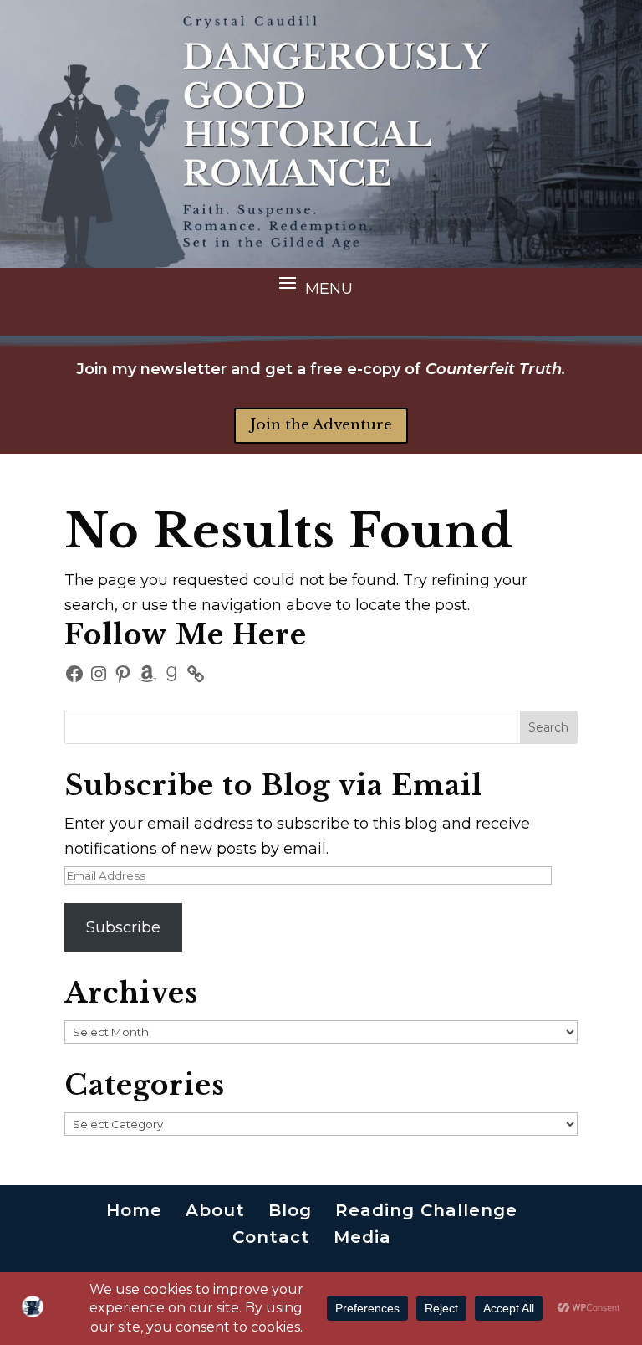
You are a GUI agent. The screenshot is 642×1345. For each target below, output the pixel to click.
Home (134, 1210)
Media (362, 1237)
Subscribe (123, 927)
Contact (271, 1237)
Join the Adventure (321, 425)
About (215, 1210)
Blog (290, 1210)
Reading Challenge (426, 1210)
